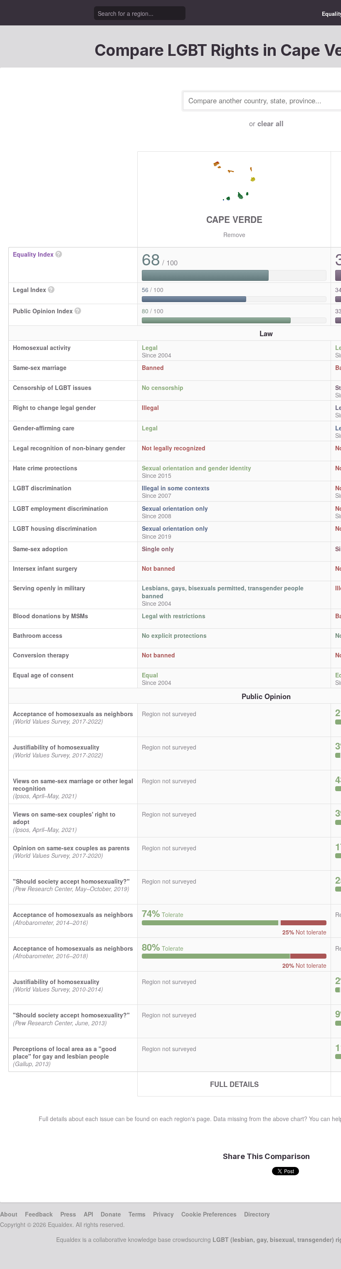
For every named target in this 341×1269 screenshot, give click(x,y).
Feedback (39, 1214)
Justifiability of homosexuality (56, 747)
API (88, 1214)
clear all (270, 123)
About (8, 1214)
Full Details (234, 1084)
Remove (234, 234)
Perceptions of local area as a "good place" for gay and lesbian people (64, 1052)
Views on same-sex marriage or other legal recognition (73, 784)
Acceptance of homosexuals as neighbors (73, 713)
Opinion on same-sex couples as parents (71, 848)
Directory (257, 1214)
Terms (137, 1214)
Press (68, 1214)
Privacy (163, 1214)
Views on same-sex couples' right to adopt (64, 818)
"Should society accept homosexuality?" (71, 881)
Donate (111, 1214)
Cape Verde (234, 219)
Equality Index (33, 254)
